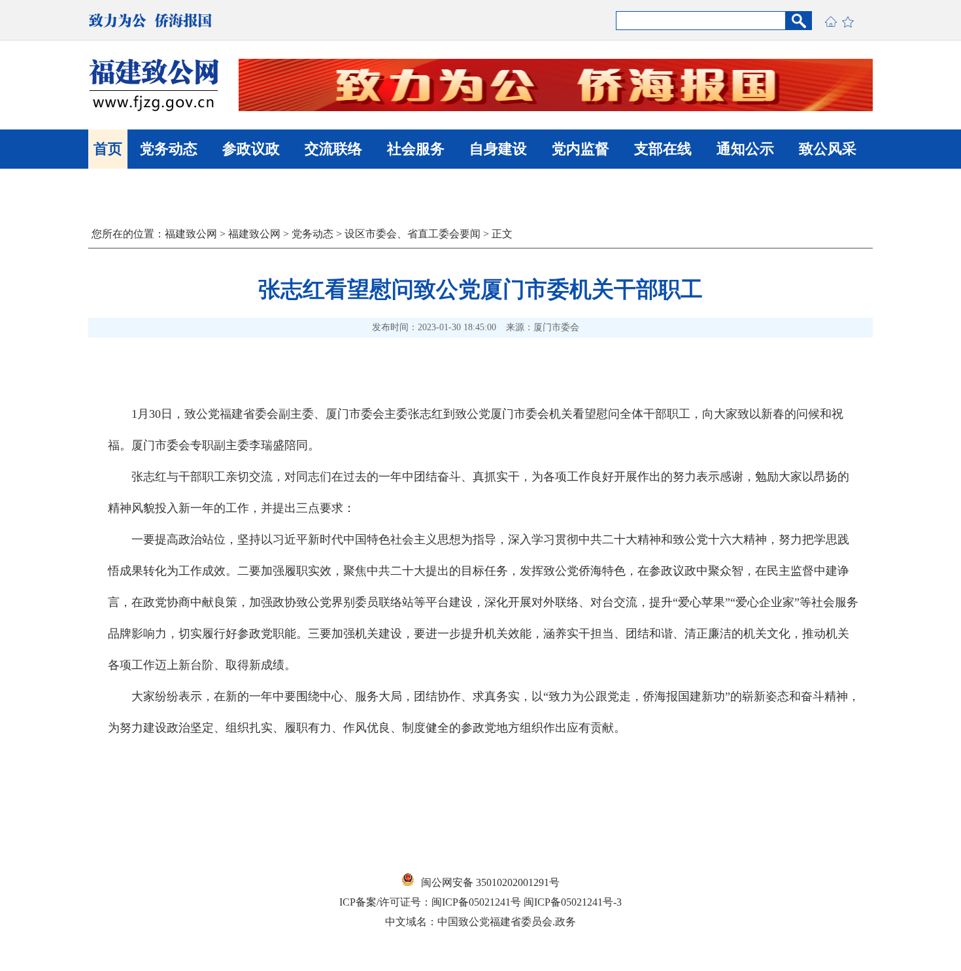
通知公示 (745, 149)
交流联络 (333, 149)
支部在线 (663, 149)
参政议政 (251, 149)
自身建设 (498, 149)
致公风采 (827, 149)
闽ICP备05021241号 (476, 902)
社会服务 (416, 149)
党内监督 (580, 149)
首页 (107, 149)
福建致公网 (191, 233)
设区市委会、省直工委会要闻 (412, 233)
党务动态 (168, 149)
